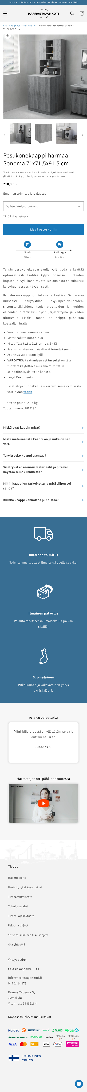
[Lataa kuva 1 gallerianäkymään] (20, 133)
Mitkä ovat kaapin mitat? (22, 427)
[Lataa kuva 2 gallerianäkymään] (43, 133)
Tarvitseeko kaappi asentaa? (24, 455)
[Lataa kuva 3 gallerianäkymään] (66, 133)
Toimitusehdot (18, 906)
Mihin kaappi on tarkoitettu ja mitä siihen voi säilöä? (37, 485)
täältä (27, 392)
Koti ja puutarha (17, 25)
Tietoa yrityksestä (20, 897)
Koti (5, 25)
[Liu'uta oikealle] (82, 134)
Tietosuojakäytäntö (21, 916)
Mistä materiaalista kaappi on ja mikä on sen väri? (36, 441)
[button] (5, 13)
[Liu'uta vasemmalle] (4, 134)
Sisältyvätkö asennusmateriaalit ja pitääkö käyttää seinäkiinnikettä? (35, 469)
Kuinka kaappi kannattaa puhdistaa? (30, 500)
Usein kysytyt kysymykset (25, 887)
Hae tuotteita (17, 878)
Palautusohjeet (18, 925)
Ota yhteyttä (16, 944)
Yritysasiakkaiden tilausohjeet (28, 935)
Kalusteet (32, 25)
